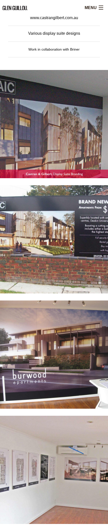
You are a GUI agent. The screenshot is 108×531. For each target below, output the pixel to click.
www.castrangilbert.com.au (54, 18)
